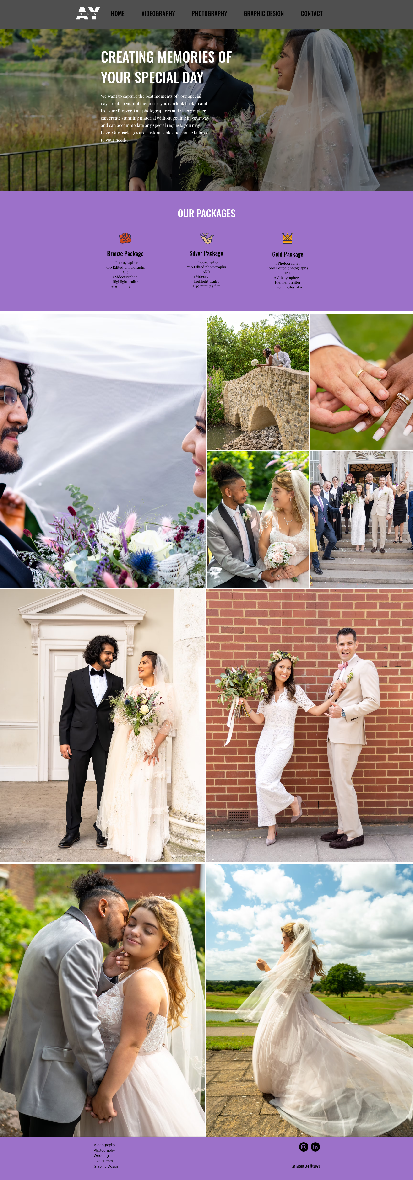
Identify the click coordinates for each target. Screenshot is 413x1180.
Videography (104, 1145)
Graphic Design (106, 1166)
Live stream (103, 1161)
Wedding (101, 1155)
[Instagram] (303, 1147)
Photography (104, 1150)
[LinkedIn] (315, 1147)
